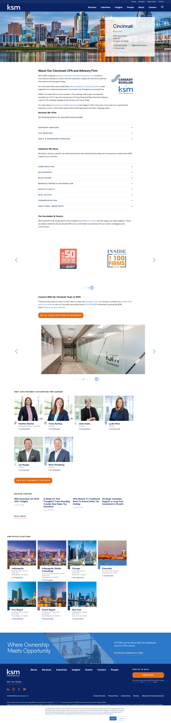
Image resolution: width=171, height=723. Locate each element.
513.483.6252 (55, 429)
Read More (20, 516)
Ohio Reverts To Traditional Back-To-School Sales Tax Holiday (86, 501)
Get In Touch (14, 682)
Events (134, 1)
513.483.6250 (85, 429)
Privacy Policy (96, 712)
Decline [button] (121, 718)
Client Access (151, 1)
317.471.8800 (48, 580)
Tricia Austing (55, 424)
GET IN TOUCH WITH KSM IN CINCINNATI (60, 315)
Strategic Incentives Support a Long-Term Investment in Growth (113, 501)
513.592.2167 (24, 470)
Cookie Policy (125, 696)
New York (76, 610)
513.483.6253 (25, 429)
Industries (105, 7)
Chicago (76, 568)
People (130, 7)
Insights (119, 7)
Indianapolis (18, 568)
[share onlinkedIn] (8, 689)
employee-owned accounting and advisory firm (74, 76)
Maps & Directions (139, 45)
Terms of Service (148, 682)
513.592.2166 (115, 429)
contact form (126, 302)
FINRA (55, 702)
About (141, 7)
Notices (136, 696)
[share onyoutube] (24, 689)
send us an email (45, 304)
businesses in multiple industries (64, 105)
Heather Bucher (26, 424)
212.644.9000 (78, 619)
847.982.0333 (78, 578)
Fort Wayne (17, 610)
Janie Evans (84, 424)
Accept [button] (113, 718)
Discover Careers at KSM (128, 653)
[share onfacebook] (19, 689)
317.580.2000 (18, 578)
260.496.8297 (18, 619)
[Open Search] (162, 7)
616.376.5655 (48, 619)
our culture (91, 221)
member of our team (94, 302)
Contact (161, 1)
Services (92, 7)
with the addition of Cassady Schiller (84, 86)
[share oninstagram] (13, 689)
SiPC (59, 702)
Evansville (107, 568)
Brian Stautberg (56, 465)
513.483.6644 (55, 470)
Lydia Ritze (114, 424)
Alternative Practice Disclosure (153, 696)
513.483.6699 (121, 46)
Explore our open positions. (55, 307)
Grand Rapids (48, 610)
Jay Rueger (23, 465)
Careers (152, 7)
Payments (142, 1)
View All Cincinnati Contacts (33, 480)
